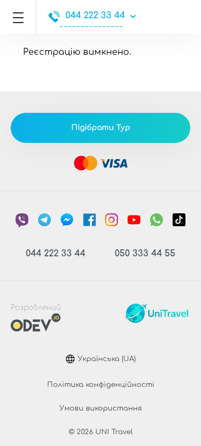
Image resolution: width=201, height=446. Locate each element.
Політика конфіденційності (100, 385)
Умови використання (100, 408)
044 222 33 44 (95, 15)
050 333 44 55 (145, 253)
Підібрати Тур (100, 128)
